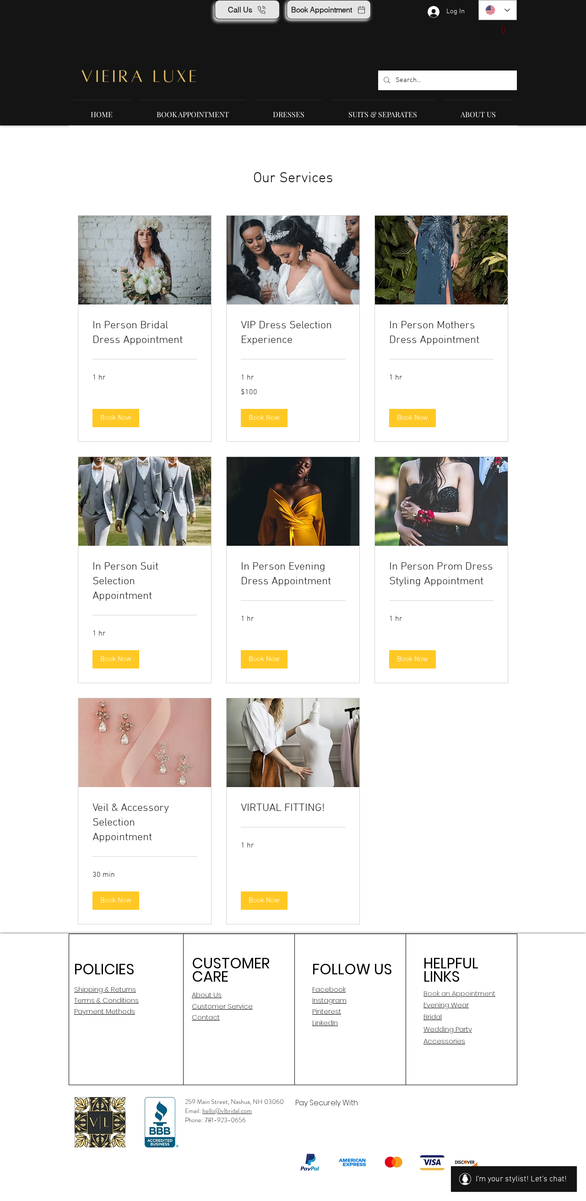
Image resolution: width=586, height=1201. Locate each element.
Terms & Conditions (106, 1000)
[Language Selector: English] (497, 10)
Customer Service (222, 1006)
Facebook (329, 989)
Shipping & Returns (105, 989)
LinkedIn (325, 1022)
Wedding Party (447, 1029)
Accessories (444, 1041)
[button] (496, 29)
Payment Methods (104, 1011)
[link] (144, 333)
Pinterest (326, 1011)
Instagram (329, 1000)
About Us (207, 995)
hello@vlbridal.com (227, 1110)
